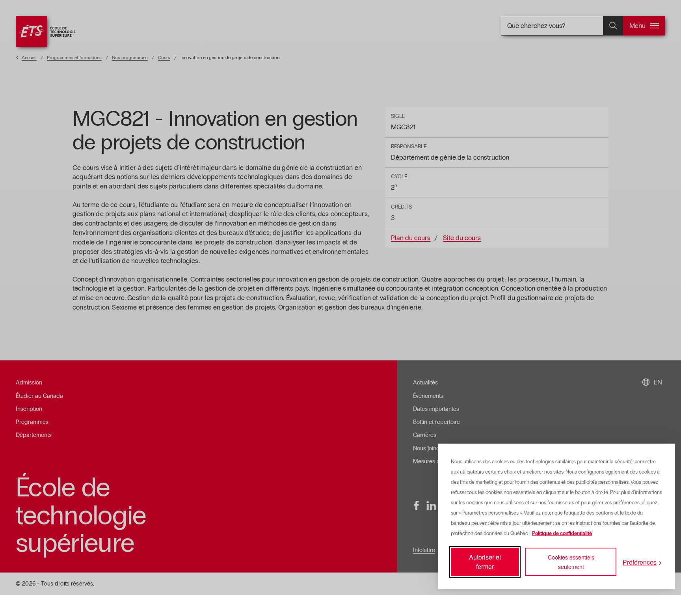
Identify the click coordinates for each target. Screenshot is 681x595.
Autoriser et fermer (485, 561)
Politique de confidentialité (562, 533)
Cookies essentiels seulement (571, 562)
